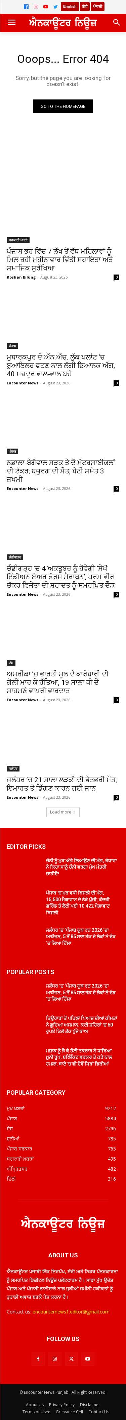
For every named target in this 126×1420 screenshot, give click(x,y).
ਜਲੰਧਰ (13, 768)
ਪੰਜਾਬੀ (97, 6)
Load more (60, 812)
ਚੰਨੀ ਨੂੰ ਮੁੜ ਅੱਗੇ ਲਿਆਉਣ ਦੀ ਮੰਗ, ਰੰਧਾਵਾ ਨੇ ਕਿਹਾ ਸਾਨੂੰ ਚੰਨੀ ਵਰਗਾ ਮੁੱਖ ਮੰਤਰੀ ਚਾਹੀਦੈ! (81, 867)
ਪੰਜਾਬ (12, 345)
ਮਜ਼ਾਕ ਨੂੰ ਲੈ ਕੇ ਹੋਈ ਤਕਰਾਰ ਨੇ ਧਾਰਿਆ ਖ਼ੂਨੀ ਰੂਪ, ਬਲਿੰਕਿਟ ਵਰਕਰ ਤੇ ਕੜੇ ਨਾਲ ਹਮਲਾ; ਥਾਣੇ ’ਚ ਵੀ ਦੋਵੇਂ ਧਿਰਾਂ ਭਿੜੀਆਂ (79, 1057)
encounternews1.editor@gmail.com (71, 1311)
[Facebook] (26, 7)
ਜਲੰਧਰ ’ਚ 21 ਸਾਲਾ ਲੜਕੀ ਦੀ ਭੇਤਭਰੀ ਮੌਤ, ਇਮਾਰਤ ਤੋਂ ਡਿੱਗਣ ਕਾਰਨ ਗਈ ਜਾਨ (62, 784)
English (70, 6)
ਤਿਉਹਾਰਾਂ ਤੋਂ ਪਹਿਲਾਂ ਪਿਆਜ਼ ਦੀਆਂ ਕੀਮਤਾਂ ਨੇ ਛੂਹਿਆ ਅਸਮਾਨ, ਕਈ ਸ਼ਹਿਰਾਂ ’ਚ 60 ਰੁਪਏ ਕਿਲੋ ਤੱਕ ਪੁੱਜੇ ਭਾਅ (81, 1024)
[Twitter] (55, 7)
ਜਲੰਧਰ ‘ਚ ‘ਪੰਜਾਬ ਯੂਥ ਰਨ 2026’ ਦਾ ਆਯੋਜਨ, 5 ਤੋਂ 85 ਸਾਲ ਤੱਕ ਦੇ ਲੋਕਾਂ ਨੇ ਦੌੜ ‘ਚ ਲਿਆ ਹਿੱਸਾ (81, 936)
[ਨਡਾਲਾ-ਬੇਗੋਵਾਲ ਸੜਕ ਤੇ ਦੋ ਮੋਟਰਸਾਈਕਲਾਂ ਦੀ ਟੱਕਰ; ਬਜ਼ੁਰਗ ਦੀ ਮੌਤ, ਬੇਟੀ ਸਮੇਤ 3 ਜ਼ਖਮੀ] (63, 426)
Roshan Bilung (21, 277)
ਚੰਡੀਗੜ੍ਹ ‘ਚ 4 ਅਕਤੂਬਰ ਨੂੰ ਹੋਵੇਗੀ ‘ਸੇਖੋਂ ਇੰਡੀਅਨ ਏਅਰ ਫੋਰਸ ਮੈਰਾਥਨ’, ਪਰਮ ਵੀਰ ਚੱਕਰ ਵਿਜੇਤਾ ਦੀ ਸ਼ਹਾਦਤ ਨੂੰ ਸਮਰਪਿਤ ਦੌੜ (61, 577)
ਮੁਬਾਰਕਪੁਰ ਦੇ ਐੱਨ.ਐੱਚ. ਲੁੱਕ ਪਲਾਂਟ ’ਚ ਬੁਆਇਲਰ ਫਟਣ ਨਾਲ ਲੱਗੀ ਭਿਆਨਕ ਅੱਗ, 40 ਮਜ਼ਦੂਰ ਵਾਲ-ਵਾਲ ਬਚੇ (61, 365)
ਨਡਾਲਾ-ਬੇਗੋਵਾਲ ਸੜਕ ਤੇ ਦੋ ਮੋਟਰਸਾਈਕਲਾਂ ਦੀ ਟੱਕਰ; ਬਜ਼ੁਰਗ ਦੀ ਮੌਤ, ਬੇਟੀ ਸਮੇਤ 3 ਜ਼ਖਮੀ (61, 471)
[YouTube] (45, 7)
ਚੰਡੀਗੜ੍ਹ (15, 557)
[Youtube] (87, 1359)
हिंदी (84, 6)
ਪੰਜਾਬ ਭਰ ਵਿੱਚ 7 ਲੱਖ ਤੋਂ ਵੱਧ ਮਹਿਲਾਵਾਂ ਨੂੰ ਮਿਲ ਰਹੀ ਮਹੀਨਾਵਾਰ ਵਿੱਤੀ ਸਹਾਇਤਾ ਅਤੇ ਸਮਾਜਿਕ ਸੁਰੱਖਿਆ (60, 259)
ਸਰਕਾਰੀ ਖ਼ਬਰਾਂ (18, 240)
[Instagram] (36, 7)
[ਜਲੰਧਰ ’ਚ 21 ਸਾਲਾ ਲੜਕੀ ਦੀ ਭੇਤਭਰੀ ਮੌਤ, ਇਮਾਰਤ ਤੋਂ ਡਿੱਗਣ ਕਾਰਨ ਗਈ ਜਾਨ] (63, 743)
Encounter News (22, 382)
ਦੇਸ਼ (11, 662)
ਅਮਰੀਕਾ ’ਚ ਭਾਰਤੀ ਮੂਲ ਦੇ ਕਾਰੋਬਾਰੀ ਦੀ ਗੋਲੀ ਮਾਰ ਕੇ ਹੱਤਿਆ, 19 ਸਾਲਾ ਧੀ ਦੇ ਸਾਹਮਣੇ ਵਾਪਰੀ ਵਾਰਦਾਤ (58, 682)
